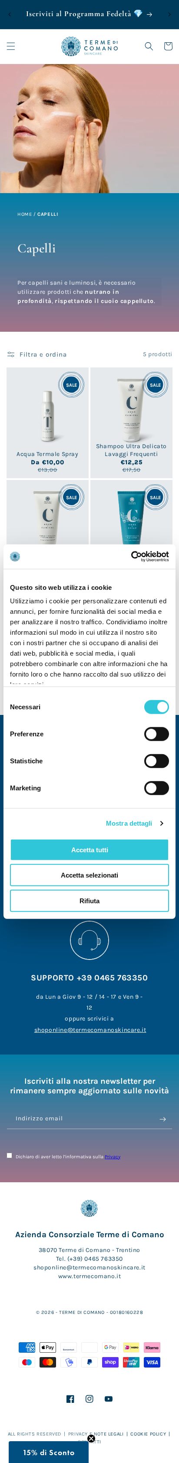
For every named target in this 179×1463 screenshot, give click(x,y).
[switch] (156, 734)
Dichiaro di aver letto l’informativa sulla (67, 1157)
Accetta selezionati (89, 875)
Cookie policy (148, 1434)
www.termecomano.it (89, 1276)
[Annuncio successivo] (169, 14)
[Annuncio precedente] (9, 14)
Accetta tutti (89, 849)
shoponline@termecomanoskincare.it (90, 1030)
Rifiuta (89, 900)
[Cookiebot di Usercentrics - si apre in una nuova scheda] (131, 556)
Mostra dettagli (129, 823)
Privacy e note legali (96, 1434)
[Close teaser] (91, 1438)
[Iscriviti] (162, 1119)
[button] (10, 46)
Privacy (112, 1157)
